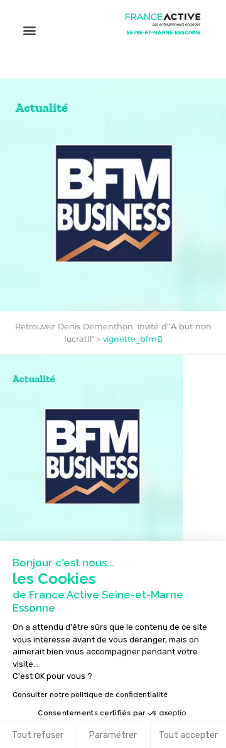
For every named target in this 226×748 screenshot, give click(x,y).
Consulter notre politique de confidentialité (90, 694)
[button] (29, 29)
